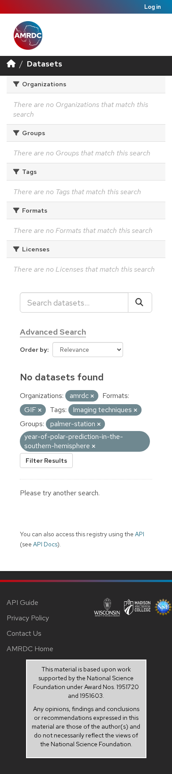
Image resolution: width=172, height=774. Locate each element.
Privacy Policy (28, 618)
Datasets (44, 64)
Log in (152, 7)
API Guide (22, 602)
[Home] (11, 64)
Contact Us (24, 633)
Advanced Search (53, 332)
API (139, 534)
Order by (33, 350)
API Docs (45, 544)
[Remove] (92, 396)
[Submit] (140, 302)
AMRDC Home (30, 648)
